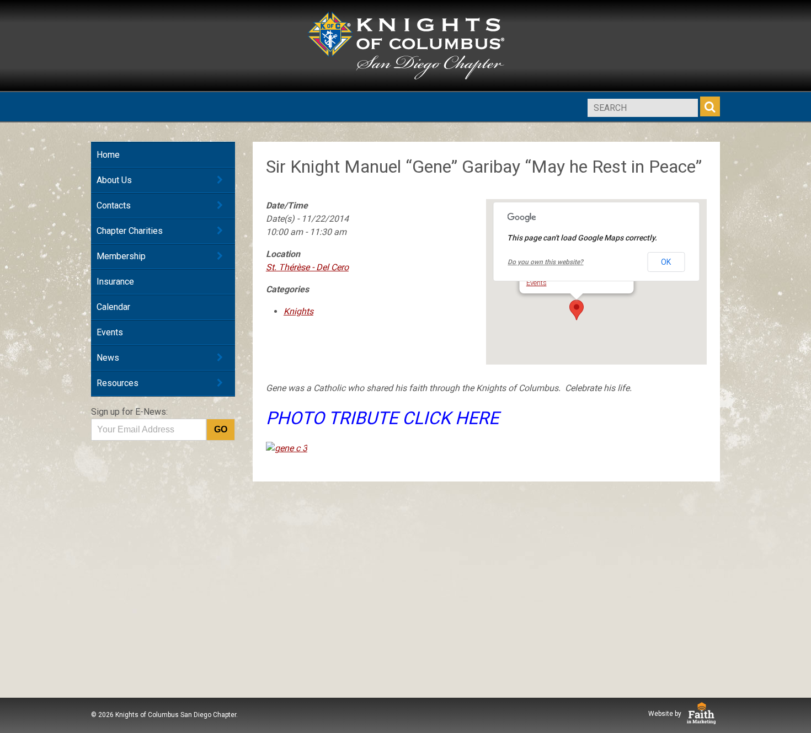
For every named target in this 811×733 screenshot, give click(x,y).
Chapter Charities (130, 231)
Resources (117, 383)
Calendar (113, 307)
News (108, 357)
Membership (121, 256)
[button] (576, 309)
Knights (298, 311)
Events (110, 332)
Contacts (114, 205)
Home (108, 154)
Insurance (115, 281)
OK (666, 262)
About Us (114, 180)
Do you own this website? (545, 262)
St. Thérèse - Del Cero (307, 267)
